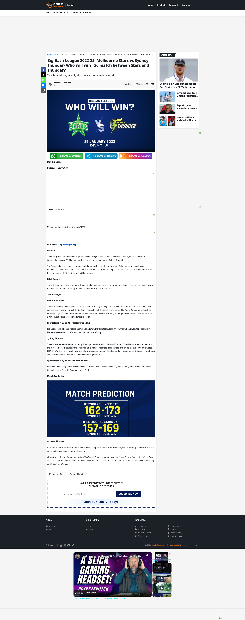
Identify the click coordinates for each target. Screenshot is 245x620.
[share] (147, 555)
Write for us (143, 536)
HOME (50, 54)
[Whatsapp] (43, 79)
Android (52, 526)
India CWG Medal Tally (57, 12)
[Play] (162, 578)
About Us (142, 529)
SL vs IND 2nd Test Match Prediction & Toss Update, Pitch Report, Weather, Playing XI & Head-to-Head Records (187, 94)
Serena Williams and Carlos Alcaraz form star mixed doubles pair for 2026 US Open (186, 119)
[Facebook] (43, 69)
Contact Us (142, 526)
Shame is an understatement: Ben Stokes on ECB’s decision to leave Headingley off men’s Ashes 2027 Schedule (178, 85)
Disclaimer (175, 526)
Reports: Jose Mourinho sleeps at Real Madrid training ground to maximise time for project (186, 106)
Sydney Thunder (77, 474)
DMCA (173, 529)
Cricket (161, 5)
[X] (43, 74)
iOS (50, 529)
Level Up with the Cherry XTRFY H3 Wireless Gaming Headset (112, 556)
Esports (186, 5)
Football (173, 5)
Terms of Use (176, 536)
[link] (77, 556)
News (150, 5)
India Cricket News (81, 12)
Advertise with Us (145, 532)
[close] (220, 610)
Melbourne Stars (56, 474)
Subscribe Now (128, 494)
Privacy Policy (176, 532)
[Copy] (43, 90)
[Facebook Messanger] (43, 85)
